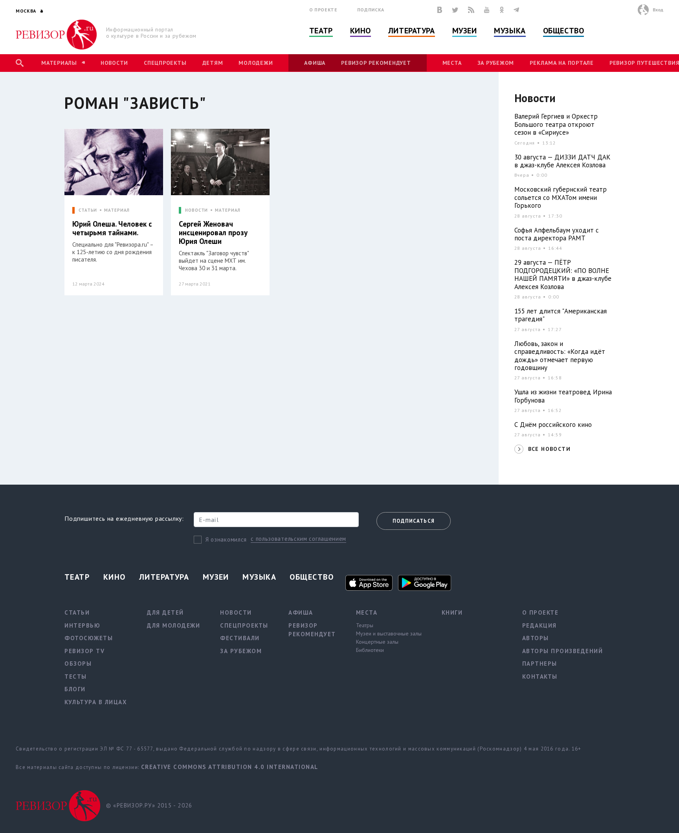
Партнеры (539, 663)
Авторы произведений (562, 651)
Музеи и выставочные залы (389, 633)
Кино (360, 31)
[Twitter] (455, 10)
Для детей (165, 612)
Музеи (464, 31)
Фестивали (240, 638)
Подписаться (414, 521)
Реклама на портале (562, 62)
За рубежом (495, 62)
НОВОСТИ (196, 210)
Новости (114, 62)
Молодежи (256, 62)
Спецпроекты (165, 62)
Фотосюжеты (88, 638)
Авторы (535, 638)
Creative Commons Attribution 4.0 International (229, 767)
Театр (321, 31)
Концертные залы (377, 641)
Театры (364, 625)
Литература (411, 31)
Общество (563, 31)
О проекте (323, 10)
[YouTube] (487, 10)
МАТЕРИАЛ (117, 210)
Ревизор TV (84, 651)
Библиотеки (370, 650)
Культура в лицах (95, 702)
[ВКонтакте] (439, 10)
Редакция (539, 625)
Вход (658, 10)
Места (452, 62)
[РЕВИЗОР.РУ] (56, 34)
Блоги (75, 689)
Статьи (77, 612)
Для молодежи (173, 625)
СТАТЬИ (88, 210)
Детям (212, 62)
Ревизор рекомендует (376, 62)
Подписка (370, 10)
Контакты (540, 676)
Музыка (509, 31)
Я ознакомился (226, 539)
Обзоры (78, 663)
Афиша (314, 62)
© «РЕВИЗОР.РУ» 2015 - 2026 (149, 805)
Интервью (82, 625)
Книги (452, 612)
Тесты (75, 676)
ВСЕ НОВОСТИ (549, 448)
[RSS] (471, 10)
